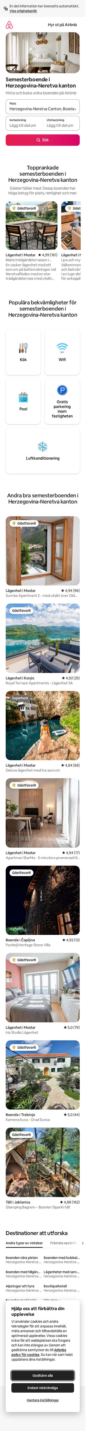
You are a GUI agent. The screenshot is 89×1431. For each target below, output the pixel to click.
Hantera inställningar (43, 1400)
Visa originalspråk (23, 11)
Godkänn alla (43, 1375)
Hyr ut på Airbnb (62, 24)
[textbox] (24, 125)
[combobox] (42, 109)
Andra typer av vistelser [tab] (24, 1243)
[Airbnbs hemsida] (9, 24)
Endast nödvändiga (43, 1388)
